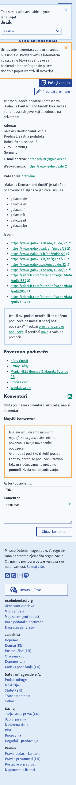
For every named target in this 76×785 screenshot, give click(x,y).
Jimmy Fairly (19, 366)
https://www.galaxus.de (46, 166)
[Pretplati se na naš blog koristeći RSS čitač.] (7, 574)
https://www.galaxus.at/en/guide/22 (38, 248)
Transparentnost (17, 696)
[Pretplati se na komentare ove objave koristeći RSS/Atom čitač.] (70, 396)
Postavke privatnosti (20, 764)
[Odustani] (66, 10)
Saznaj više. (36, 567)
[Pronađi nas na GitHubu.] (13, 574)
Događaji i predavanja (21, 741)
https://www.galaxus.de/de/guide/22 (39, 243)
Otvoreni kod (14, 656)
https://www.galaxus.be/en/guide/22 (39, 270)
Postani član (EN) (18, 651)
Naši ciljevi (13, 685)
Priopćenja (13, 735)
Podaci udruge (16, 680)
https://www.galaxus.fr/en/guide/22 (38, 254)
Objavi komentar (54, 532)
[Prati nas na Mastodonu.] (26, 574)
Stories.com (19, 382)
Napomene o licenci (20, 770)
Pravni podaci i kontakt (22, 754)
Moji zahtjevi (14, 611)
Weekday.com (21, 388)
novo (44, 332)
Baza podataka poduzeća (24, 622)
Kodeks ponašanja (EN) (22, 667)
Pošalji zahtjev (59, 83)
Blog (8, 730)
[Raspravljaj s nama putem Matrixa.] (20, 574)
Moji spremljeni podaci (22, 617)
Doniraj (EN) (14, 646)
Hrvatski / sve (30, 590)
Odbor (9, 701)
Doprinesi (12, 640)
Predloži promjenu (56, 92)
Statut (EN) (13, 690)
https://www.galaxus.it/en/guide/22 (38, 259)
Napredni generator (20, 627)
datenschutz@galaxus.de (47, 159)
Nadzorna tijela (16, 725)
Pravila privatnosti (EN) (22, 759)
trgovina (28, 176)
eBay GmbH (19, 361)
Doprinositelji (15, 662)
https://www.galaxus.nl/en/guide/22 (38, 265)
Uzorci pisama (15, 719)
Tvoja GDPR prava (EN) (22, 714)
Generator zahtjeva (19, 606)
